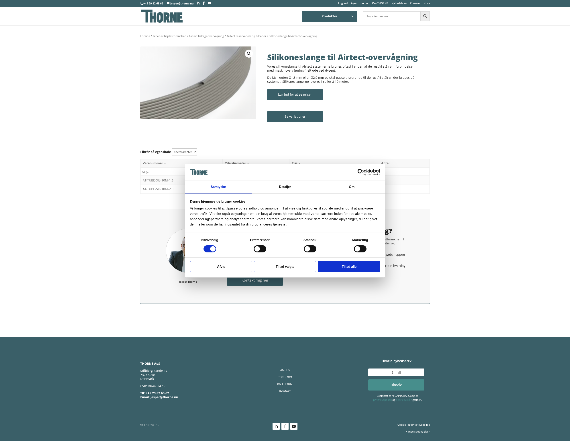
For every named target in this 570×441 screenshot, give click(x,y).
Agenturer (357, 3)
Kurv (427, 3)
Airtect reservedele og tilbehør (246, 36)
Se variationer (295, 116)
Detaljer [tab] (285, 187)
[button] (249, 54)
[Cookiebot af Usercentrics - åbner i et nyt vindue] (360, 172)
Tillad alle (349, 266)
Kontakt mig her (255, 280)
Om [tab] (351, 187)
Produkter (329, 16)
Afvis (221, 266)
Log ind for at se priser (295, 94)
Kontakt (415, 3)
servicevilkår (404, 400)
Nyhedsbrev (399, 3)
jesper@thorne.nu (164, 397)
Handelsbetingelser (417, 431)
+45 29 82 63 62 (153, 3)
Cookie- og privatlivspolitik (413, 425)
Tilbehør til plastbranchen (169, 36)
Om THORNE (380, 3)
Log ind (343, 3)
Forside (145, 36)
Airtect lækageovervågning (206, 36)
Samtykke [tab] (218, 187)
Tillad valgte (285, 266)
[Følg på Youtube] (293, 426)
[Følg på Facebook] (285, 426)
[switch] (260, 248)
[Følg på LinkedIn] (276, 426)
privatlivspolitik (382, 400)
